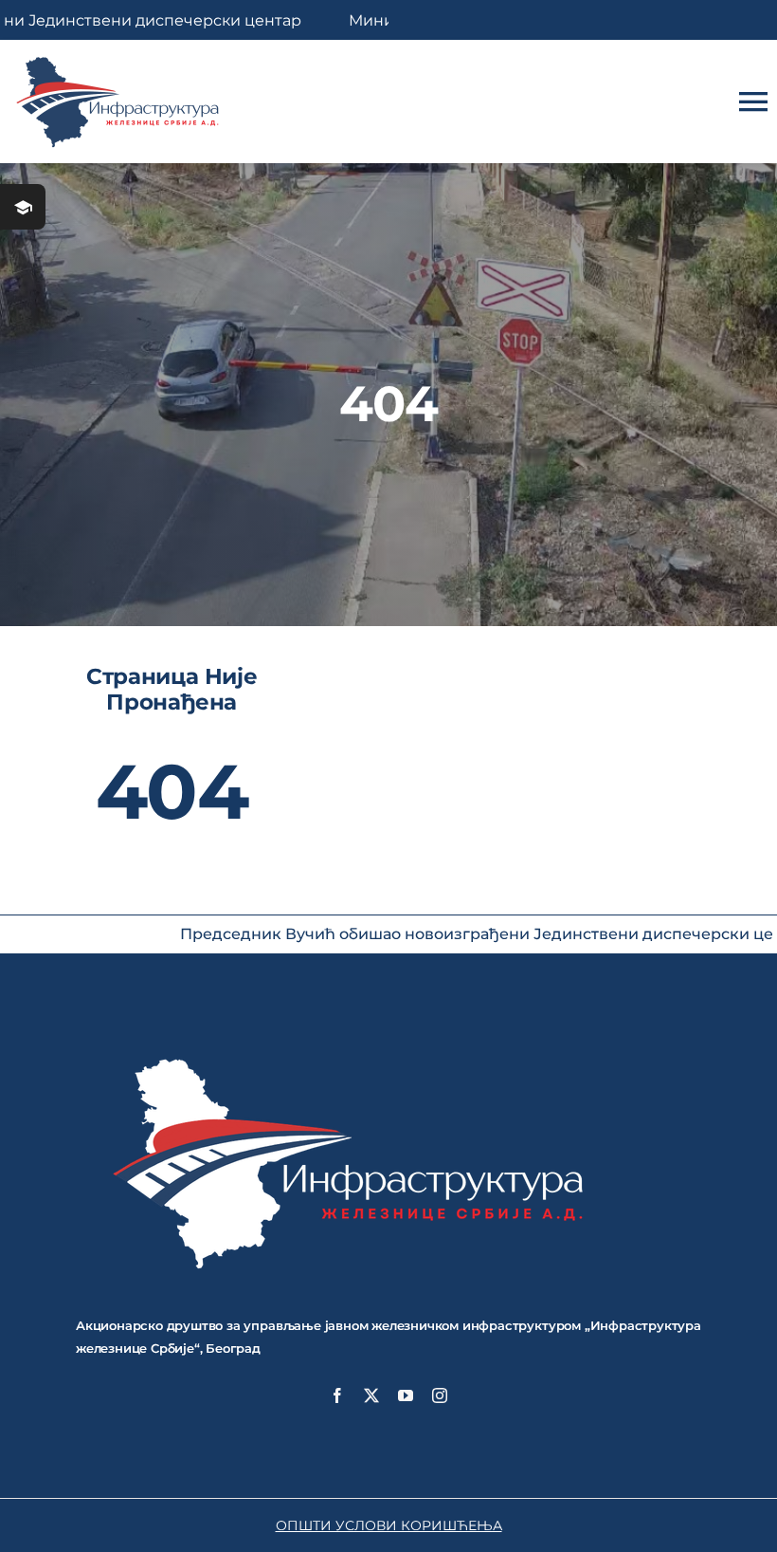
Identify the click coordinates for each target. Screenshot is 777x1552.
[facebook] (337, 1395)
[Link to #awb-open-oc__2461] (22, 207)
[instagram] (439, 1395)
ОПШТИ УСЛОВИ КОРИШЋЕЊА (389, 1525)
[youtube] (405, 1395)
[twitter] (371, 1395)
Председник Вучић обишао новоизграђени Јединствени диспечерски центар (428, 934)
